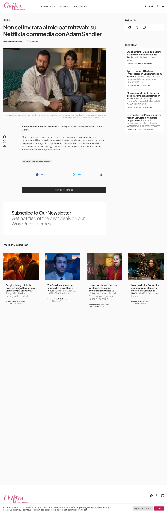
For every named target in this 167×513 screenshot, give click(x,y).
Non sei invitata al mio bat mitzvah (37, 161)
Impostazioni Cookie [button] (142, 508)
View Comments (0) (64, 190)
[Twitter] (137, 27)
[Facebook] (129, 27)
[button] (149, 6)
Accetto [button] (159, 508)
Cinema (7, 20)
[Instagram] (144, 27)
